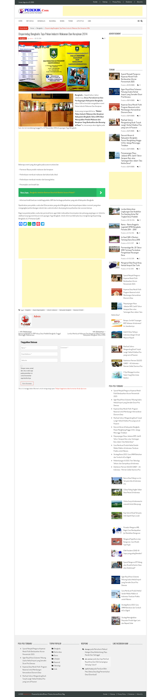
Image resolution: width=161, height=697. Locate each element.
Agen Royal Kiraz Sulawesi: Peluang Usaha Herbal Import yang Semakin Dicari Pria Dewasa (131, 93)
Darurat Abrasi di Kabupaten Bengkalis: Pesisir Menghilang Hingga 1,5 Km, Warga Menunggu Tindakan (131, 140)
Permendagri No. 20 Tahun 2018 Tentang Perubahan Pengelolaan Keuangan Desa (131, 251)
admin (31, 38)
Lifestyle (80, 21)
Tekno (70, 21)
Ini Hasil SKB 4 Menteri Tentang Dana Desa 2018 (130, 238)
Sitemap (105, 2)
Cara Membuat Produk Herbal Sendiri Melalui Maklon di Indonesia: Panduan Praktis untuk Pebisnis (126, 448)
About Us (139, 2)
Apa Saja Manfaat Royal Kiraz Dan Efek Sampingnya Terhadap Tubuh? (97, 662)
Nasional (52, 21)
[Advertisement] (102, 11)
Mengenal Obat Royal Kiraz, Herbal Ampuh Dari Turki (131, 264)
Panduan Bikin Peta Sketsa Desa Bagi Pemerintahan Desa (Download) (97, 672)
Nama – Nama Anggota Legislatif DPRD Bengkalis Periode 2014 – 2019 (131, 227)
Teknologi (57, 665)
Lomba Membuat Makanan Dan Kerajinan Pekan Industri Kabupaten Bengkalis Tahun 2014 (86, 334)
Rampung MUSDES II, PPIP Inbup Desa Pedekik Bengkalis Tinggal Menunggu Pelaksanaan (40, 334)
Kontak (95, 2)
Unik (89, 21)
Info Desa (30, 21)
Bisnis (62, 21)
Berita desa (58, 652)
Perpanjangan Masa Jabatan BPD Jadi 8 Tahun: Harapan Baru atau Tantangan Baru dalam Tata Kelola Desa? (131, 158)
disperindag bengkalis (39, 310)
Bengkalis (41, 21)
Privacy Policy (117, 2)
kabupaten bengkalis (65, 310)
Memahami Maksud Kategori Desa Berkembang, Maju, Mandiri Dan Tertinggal (96, 652)
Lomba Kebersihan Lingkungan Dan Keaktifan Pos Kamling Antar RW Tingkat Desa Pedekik (131, 213)
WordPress (43, 694)
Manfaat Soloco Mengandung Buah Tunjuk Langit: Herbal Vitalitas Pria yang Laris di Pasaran (131, 124)
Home (20, 21)
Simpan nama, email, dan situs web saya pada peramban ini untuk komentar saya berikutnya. (27, 373)
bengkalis (27, 310)
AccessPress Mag (59, 694)
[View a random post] (139, 21)
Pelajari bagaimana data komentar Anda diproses (70, 388)
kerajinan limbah (78, 310)
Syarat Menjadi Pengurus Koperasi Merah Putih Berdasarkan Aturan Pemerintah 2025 (130, 78)
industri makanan (52, 310)
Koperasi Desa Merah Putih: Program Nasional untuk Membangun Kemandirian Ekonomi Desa (131, 108)
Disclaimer (129, 2)
